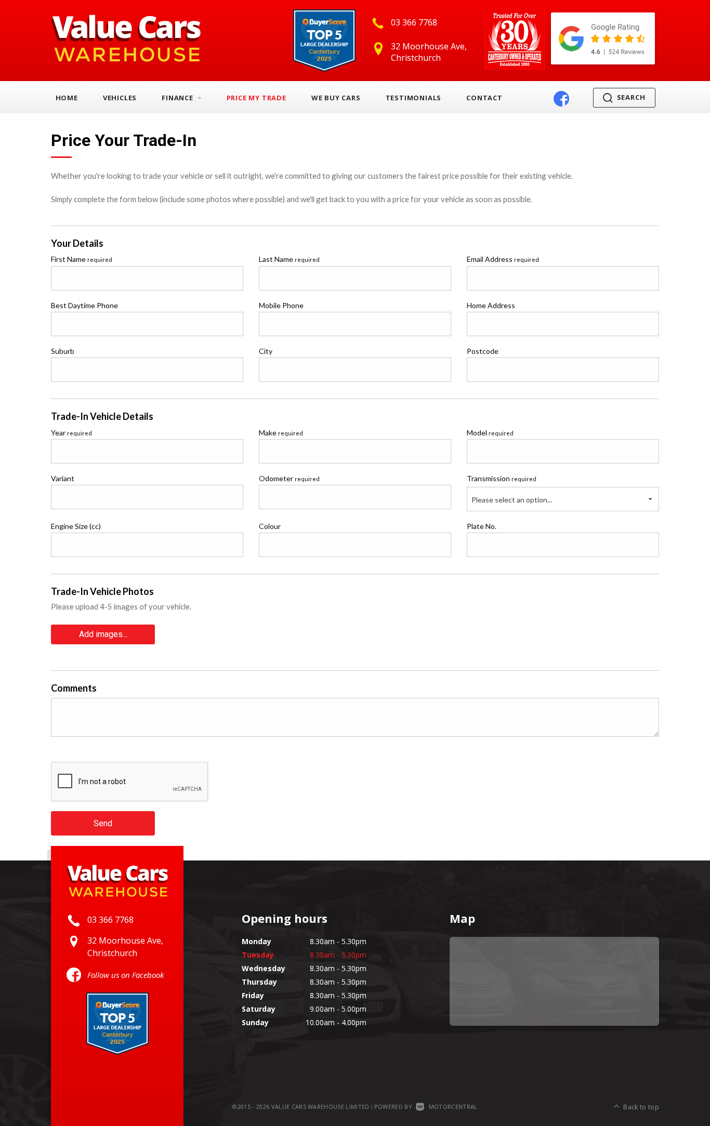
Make (281, 432)
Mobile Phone (281, 305)
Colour (270, 526)
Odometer (289, 478)
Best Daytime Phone (84, 305)
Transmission (501, 478)
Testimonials (414, 97)
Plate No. (481, 526)
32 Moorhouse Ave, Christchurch (429, 52)
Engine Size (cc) (76, 526)
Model (490, 432)
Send (103, 823)
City (265, 351)
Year (71, 432)
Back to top (641, 1107)
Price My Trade (256, 97)
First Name (81, 259)
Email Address (503, 259)
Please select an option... (511, 499)
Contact (484, 97)
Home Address (491, 305)
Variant (62, 478)
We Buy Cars (336, 97)
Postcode (482, 351)
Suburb (62, 351)
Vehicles (120, 97)
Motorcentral (453, 1106)
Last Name (289, 259)
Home (67, 97)
